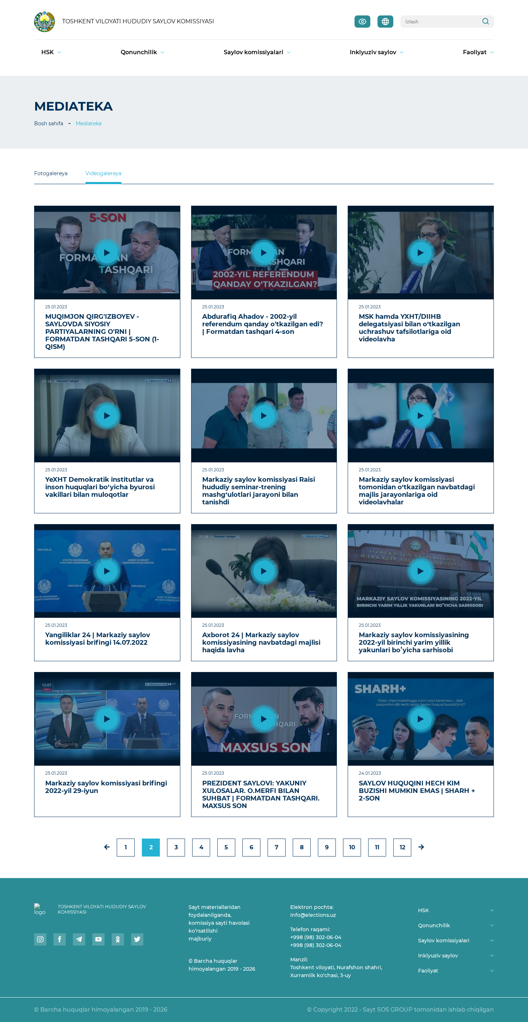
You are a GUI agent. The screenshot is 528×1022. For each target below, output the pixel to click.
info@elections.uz (313, 915)
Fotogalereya (51, 173)
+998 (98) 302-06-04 (315, 937)
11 (377, 847)
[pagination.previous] (107, 847)
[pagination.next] (421, 847)
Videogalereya (103, 173)
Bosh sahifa (48, 123)
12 (402, 847)
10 (352, 847)
